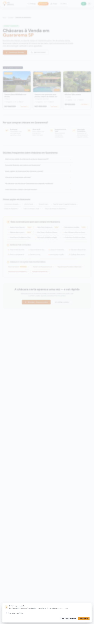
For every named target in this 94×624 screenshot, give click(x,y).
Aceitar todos (83, 618)
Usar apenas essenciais (69, 618)
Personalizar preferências (15, 613)
